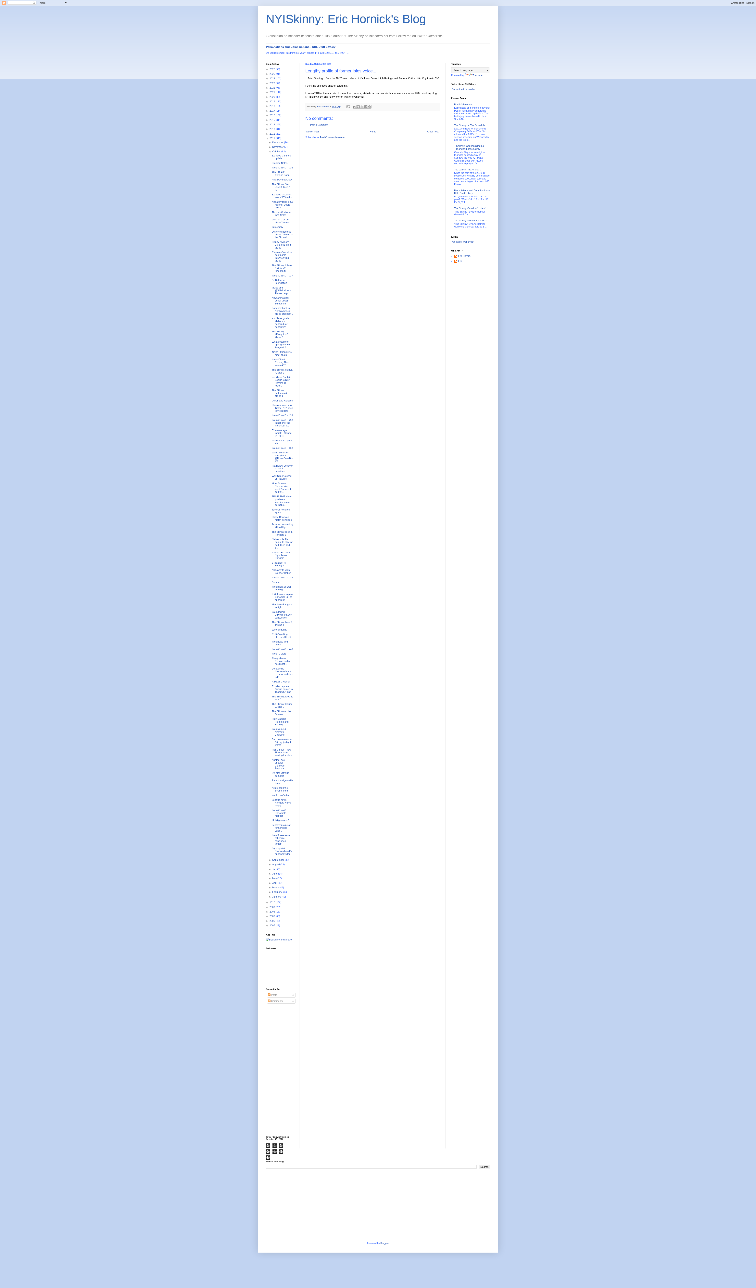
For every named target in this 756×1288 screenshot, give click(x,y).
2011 (273, 138)
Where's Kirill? (279, 629)
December (278, 142)
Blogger (384, 1243)
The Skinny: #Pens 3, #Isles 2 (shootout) (282, 268)
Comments (277, 1001)
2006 (273, 921)
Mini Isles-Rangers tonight (282, 606)
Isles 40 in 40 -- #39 (282, 577)
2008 (273, 911)
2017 (273, 110)
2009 (273, 907)
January (277, 896)
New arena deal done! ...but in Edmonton (280, 301)
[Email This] (355, 107)
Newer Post (312, 131)
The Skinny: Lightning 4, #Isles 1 (279, 393)
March (276, 887)
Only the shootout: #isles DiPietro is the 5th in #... (282, 234)
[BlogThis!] (358, 107)
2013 (273, 129)
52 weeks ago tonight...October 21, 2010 (282, 433)
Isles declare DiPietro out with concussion (282, 615)
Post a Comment (319, 125)
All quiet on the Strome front (280, 789)
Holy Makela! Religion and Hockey (280, 722)
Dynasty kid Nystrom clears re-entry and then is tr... (282, 673)
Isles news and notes (280, 643)
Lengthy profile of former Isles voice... (281, 828)
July (274, 869)
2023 (273, 83)
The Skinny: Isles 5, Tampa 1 (282, 623)
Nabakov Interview (282, 179)
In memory (277, 227)
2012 (273, 133)
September (278, 860)
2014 (273, 124)
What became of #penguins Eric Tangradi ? (281, 344)
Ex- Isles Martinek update (281, 157)
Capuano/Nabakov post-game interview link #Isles (282, 256)
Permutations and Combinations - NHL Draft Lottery (300, 46)
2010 (273, 902)
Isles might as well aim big (281, 588)
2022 (273, 87)
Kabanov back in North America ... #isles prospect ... (282, 311)
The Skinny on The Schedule (469, 125)
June (275, 873)
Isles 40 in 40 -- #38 (282, 415)
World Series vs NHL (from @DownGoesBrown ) (282, 456)
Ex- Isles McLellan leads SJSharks (282, 196)
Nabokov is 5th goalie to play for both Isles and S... (282, 543)
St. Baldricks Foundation (279, 281)
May (274, 878)
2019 (273, 101)
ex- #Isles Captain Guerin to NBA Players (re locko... (281, 381)
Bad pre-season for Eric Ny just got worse (282, 742)
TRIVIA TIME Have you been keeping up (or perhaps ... (282, 500)
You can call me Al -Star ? (467, 169)
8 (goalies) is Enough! (279, 564)
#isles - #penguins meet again (282, 353)
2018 (273, 106)
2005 (273, 925)
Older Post (432, 131)
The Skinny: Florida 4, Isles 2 (282, 371)
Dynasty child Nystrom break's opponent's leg (282, 851)
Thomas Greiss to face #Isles (281, 213)
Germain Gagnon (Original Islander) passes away (470, 147)
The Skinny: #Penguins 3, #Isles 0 (280, 334)
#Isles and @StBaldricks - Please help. (281, 290)
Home (373, 131)
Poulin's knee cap (463, 104)
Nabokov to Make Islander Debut (281, 571)
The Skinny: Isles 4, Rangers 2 (282, 533)
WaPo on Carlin (280, 795)
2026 (273, 69)
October (276, 151)
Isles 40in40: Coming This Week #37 (280, 362)
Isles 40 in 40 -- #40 (282, 649)
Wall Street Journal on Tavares (282, 477)
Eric (460, 261)
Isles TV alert (279, 653)
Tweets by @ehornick (462, 241)
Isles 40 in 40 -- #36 (282, 167)
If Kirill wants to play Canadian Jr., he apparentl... (282, 597)
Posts (274, 995)
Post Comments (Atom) (332, 137)
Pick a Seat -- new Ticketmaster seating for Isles (282, 752)
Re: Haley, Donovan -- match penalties (282, 468)
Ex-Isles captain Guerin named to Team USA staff (282, 689)
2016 (273, 115)
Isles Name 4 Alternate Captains (279, 732)
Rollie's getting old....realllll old (281, 635)
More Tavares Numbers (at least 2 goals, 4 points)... (281, 487)
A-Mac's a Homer (281, 681)
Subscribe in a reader (463, 89)
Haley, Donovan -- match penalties (282, 518)
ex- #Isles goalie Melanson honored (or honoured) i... (280, 322)
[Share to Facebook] (366, 107)
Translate (477, 75)
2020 (273, 97)
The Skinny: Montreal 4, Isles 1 (470, 220)
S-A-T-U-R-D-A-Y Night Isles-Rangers (281, 555)
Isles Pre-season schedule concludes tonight (281, 839)
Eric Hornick (464, 256)
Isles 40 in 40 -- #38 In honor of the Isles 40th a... (282, 423)
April (275, 883)
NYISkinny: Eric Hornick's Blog (346, 19)
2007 (273, 916)
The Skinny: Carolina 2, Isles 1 (470, 208)
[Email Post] (348, 106)
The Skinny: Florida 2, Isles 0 (282, 705)
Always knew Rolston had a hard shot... (281, 661)
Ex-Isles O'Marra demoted (280, 774)
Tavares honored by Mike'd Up (282, 526)
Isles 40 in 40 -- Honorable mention (280, 813)
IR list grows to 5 (280, 820)
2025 (273, 74)
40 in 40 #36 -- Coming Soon (281, 173)
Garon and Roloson (282, 400)
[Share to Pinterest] (370, 107)
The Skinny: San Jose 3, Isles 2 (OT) (281, 187)
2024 (273, 78)
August (276, 864)
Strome (276, 582)
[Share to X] (362, 107)
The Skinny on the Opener (281, 713)
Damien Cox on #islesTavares (281, 221)
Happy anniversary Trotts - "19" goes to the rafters (282, 408)
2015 (273, 120)
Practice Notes (279, 163)
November (278, 147)
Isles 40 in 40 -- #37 (282, 275)
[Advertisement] (281, 1070)
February (277, 892)
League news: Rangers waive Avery (281, 803)
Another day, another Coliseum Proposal (278, 764)
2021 (273, 92)
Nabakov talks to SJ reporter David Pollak (282, 205)
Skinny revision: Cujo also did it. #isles (281, 245)
